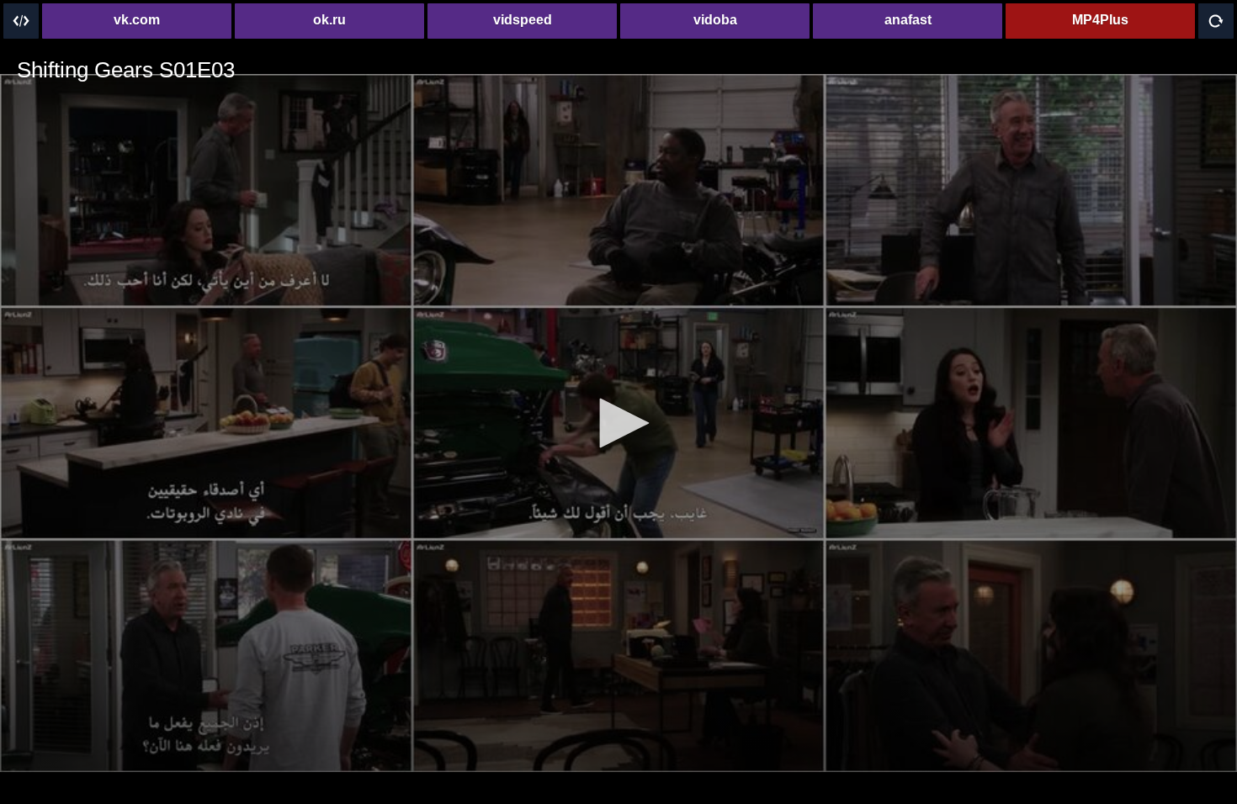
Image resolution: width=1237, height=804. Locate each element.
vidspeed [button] (522, 20)
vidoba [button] (715, 20)
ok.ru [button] (329, 20)
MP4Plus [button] (1100, 20)
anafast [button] (908, 20)
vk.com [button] (137, 20)
